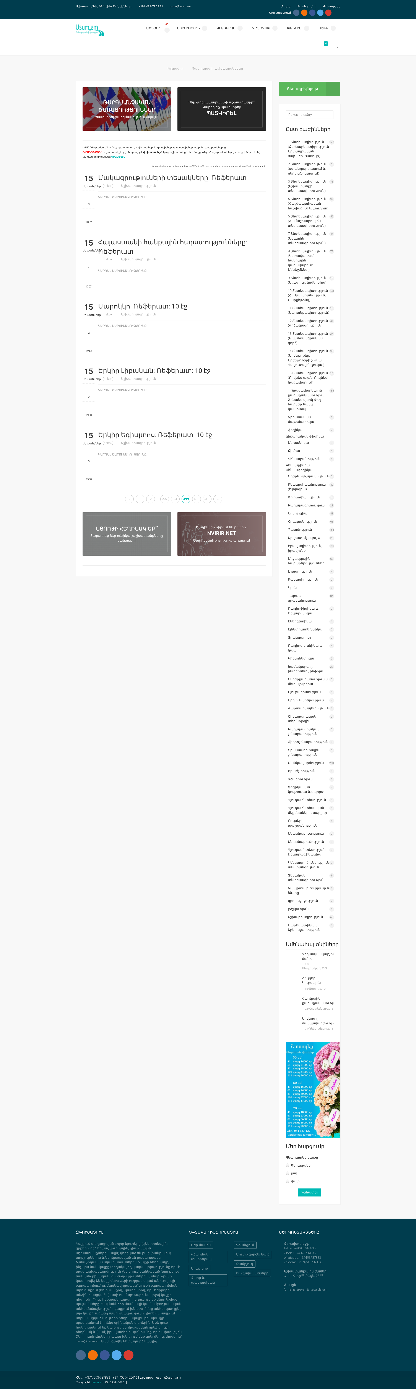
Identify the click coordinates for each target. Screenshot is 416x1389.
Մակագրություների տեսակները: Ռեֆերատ (172, 177)
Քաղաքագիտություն (306, 505)
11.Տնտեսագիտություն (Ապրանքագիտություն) (308, 310)
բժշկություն (298, 909)
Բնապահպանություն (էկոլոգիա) (307, 487)
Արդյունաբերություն (306, 700)
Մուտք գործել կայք (253, 1254)
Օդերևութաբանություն (308, 476)
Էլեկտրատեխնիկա (305, 629)
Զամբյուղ (244, 1264)
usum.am (97, 1382)
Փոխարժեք (331, 6)
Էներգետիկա (300, 621)
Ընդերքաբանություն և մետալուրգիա (308, 681)
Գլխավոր (175, 68)
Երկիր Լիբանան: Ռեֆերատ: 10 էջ (154, 370)
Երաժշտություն (301, 771)
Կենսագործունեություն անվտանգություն (308, 865)
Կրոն (292, 588)
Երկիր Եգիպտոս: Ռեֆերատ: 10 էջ (155, 435)
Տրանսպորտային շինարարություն (303, 752)
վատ (295, 1181)
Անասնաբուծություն (306, 834)
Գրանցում (304, 6)
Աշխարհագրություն (138, 186)
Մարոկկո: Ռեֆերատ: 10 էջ (142, 306)
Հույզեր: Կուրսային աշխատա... (312, 981)
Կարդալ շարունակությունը (122, 197)
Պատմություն (300, 530)
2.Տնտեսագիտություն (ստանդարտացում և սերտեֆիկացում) (307, 168)
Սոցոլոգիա (297, 513)
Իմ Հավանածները (252, 1273)
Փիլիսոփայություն (304, 497)
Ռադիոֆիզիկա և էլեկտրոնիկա (303, 611)
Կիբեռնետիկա (301, 658)
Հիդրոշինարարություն (308, 742)
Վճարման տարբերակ (201, 1256)
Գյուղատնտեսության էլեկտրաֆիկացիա (307, 852)
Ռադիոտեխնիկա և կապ (305, 648)
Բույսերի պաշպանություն (302, 823)
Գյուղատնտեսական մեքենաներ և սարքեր (307, 810)
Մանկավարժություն (306, 763)
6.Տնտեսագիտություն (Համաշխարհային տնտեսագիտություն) (307, 221)
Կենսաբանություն (304, 459)
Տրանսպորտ (299, 638)
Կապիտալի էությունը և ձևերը (309, 890)
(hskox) (108, 186)
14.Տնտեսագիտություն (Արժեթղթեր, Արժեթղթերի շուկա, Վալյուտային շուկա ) (308, 358)
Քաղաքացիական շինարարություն (304, 731)
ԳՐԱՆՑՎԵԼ (118, 156)
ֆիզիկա (295, 430)
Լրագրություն (300, 571)
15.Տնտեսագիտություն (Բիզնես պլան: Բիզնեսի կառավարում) (309, 377)
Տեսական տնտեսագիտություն (306, 877)
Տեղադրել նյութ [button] (302, 89)
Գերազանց (301, 1165)
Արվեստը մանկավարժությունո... (318, 1021)
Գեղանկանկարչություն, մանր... (318, 956)
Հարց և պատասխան (203, 1280)
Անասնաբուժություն (306, 842)
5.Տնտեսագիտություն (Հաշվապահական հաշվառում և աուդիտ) (308, 203)
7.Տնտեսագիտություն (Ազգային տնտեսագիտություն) (307, 238)
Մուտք (285, 6)
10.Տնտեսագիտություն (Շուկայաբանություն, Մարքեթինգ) (308, 295)
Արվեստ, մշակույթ (304, 538)
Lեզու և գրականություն (302, 598)
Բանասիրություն (303, 579)
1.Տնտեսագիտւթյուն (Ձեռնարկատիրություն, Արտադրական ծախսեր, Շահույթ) (309, 149)
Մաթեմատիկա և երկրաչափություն (304, 927)
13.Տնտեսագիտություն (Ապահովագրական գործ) (308, 338)
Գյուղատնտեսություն (307, 800)
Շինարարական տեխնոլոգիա (302, 719)
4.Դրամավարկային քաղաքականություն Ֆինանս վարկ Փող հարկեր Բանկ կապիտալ (306, 399)
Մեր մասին (201, 1245)
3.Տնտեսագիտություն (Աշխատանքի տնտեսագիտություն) (307, 186)
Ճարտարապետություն (308, 708)
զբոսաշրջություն (303, 901)
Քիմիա (294, 451)
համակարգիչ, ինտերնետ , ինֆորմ (305, 669)
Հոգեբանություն (302, 522)
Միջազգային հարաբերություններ (306, 561)
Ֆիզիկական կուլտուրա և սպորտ (306, 789)
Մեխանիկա (298, 443)
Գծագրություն (300, 779)
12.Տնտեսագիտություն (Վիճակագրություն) (308, 323)
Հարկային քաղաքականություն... (318, 1001)
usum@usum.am (180, 6)
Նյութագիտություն (304, 692)
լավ (294, 1173)
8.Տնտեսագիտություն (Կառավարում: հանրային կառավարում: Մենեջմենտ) (307, 260)
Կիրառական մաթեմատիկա (301, 419)
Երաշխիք (199, 1268)
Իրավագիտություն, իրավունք (305, 548)
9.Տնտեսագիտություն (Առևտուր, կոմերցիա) (307, 280)
